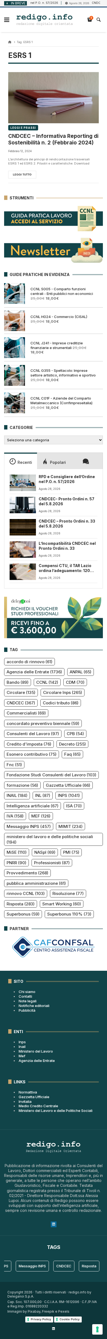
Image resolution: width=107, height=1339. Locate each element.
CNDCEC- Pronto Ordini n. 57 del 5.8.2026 (66, 501)
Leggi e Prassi (23, 127)
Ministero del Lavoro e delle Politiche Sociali (55, 1110)
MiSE (17, 852)
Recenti (25, 462)
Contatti (25, 996)
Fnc (14, 764)
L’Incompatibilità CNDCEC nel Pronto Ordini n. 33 (67, 546)
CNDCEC (21, 702)
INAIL (17, 795)
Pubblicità (27, 1010)
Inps (22, 1042)
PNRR (16, 862)
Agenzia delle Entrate (34, 671)
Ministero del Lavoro (36, 1051)
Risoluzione (68, 893)
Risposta (21, 903)
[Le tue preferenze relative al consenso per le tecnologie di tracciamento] (97, 1329)
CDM (75, 682)
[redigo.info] (44, 20)
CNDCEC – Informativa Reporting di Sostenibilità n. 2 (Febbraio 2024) (53, 139)
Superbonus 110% (69, 914)
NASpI (44, 852)
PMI (71, 852)
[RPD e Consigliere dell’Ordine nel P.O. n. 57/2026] (23, 483)
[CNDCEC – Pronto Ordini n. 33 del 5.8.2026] (23, 527)
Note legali (27, 1001)
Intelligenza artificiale (32, 805)
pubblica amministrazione (36, 883)
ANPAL (80, 671)
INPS (69, 795)
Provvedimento (27, 872)
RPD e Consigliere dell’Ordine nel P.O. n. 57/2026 (67, 479)
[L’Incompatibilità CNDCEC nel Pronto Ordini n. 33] (23, 549)
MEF (40, 816)
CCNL (47, 682)
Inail (22, 1046)
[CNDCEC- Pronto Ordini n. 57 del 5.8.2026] (23, 505)
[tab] (20, 461)
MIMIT (70, 826)
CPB (75, 733)
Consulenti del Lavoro (33, 733)
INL (42, 795)
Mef (22, 1056)
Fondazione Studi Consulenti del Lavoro (51, 774)
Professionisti (52, 862)
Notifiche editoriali (34, 1005)
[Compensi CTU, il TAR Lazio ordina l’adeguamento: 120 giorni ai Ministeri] (23, 572)
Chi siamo (27, 991)
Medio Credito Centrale (38, 1106)
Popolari (58, 462)
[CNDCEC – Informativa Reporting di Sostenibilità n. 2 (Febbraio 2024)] (53, 97)
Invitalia (25, 1101)
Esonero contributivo (32, 754)
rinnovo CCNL (26, 893)
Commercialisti (26, 713)
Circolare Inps (62, 692)
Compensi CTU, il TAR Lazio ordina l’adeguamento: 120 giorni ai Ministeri (65, 568)
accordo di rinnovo (29, 661)
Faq (72, 754)
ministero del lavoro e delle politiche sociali (50, 839)
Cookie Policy (70, 1319)
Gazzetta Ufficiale (68, 785)
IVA (15, 816)
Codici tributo (60, 702)
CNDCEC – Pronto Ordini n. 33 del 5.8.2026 (67, 523)
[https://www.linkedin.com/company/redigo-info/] (53, 1328)
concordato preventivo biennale (43, 723)
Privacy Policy (41, 1319)
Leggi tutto (22, 174)
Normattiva (28, 1092)
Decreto (72, 744)
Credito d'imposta (29, 744)
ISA (74, 805)
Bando (18, 682)
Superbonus (23, 914)
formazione (22, 785)
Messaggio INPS (29, 826)
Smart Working (61, 903)
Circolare (21, 692)
